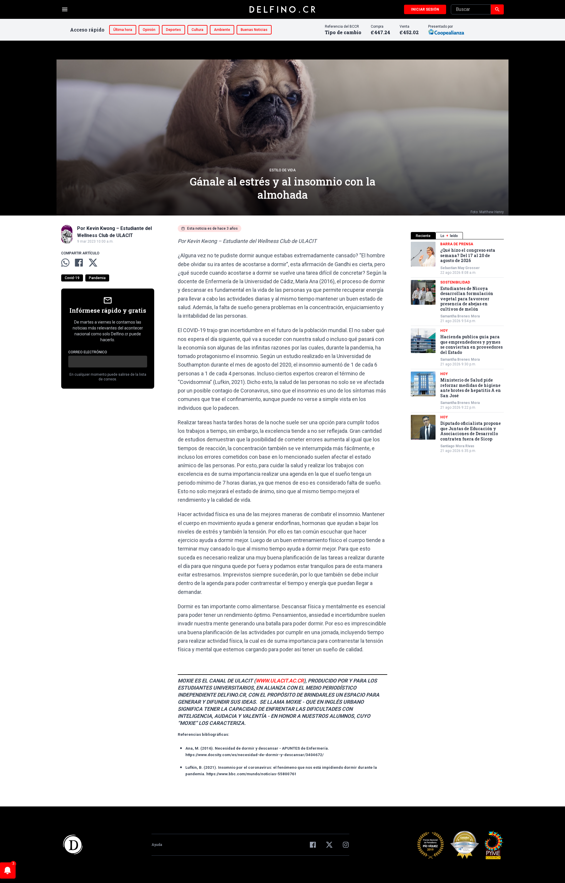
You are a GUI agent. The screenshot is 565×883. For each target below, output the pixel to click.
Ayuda (157, 845)
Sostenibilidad (455, 282)
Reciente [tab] (423, 236)
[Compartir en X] (93, 262)
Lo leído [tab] (449, 236)
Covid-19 (72, 278)
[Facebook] (312, 844)
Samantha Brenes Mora (460, 316)
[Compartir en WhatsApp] (65, 263)
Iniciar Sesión (425, 9)
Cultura (197, 30)
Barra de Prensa (456, 244)
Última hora (122, 30)
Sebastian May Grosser (460, 268)
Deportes (173, 30)
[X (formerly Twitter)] (329, 844)
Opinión (149, 30)
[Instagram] (345, 844)
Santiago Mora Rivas (457, 446)
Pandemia (97, 278)
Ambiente (222, 30)
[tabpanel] (457, 347)
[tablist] (457, 235)
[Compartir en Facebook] (79, 262)
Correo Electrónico (87, 352)
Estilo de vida (283, 170)
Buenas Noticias (254, 30)
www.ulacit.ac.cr (280, 681)
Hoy (444, 331)
